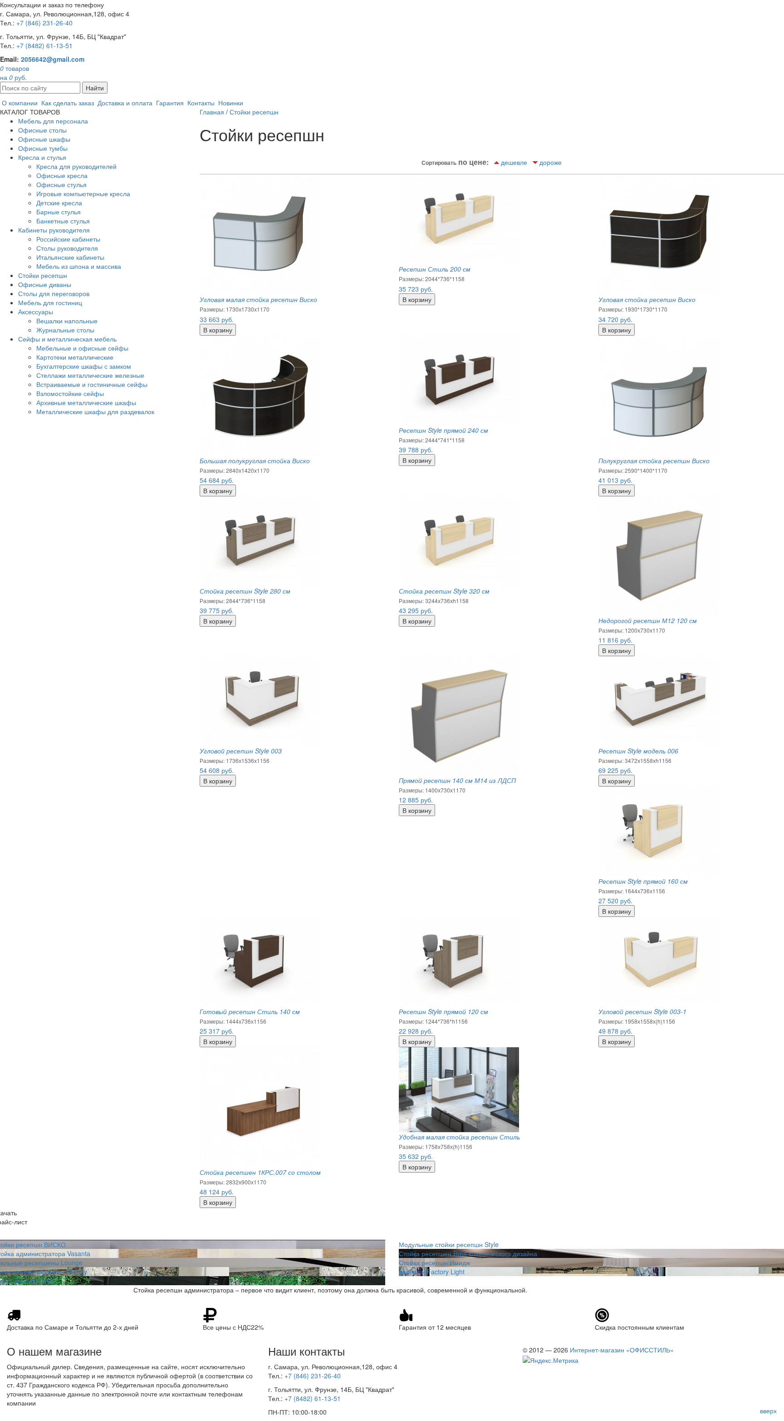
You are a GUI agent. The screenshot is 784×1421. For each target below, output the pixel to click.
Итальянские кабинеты (70, 257)
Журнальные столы (65, 329)
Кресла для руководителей (76, 166)
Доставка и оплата (125, 102)
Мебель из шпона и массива (78, 266)
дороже (550, 162)
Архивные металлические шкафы (86, 402)
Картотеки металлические (74, 356)
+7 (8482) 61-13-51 (44, 45)
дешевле (514, 162)
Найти (95, 87)
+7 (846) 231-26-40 (44, 22)
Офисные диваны (44, 284)
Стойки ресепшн (42, 275)
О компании (20, 102)
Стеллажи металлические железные (90, 375)
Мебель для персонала (53, 120)
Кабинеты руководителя (54, 229)
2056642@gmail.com (52, 59)
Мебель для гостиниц (50, 302)
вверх (768, 1410)
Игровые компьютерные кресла (83, 193)
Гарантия (170, 102)
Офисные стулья (61, 184)
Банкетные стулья (63, 220)
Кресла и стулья (42, 157)
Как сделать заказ (67, 102)
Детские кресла (59, 202)
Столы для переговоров (53, 293)
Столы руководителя (67, 248)
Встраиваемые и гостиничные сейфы (91, 384)
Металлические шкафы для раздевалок (95, 411)
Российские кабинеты (68, 238)
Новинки (230, 102)
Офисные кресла (62, 175)
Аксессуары (35, 311)
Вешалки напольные (67, 320)
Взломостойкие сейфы (70, 393)
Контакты (201, 102)
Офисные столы (42, 129)
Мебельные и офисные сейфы (82, 347)
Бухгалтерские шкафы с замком (83, 366)
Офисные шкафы (44, 139)
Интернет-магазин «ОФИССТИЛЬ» (622, 1349)
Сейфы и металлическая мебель (67, 338)
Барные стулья (58, 211)
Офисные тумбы (43, 148)
